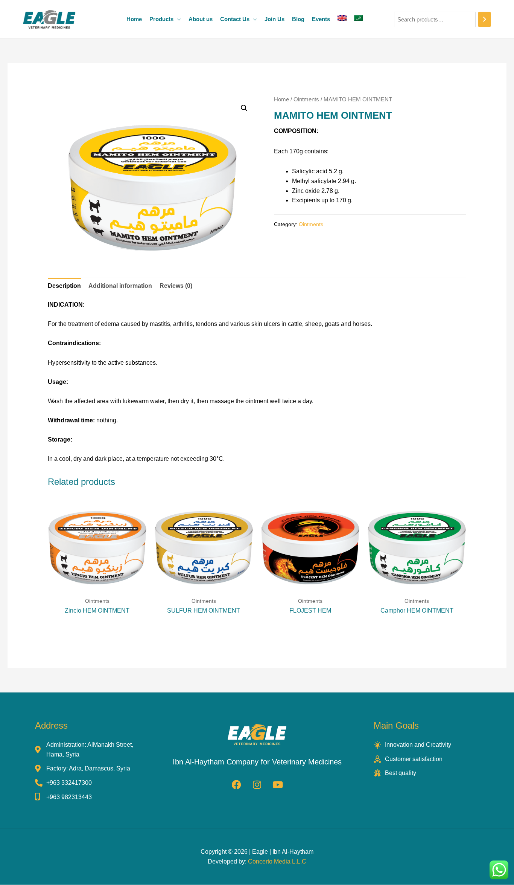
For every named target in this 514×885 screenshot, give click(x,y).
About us (201, 19)
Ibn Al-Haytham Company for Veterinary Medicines (257, 762)
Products (161, 19)
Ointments (306, 99)
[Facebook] (236, 784)
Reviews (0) (176, 286)
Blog (298, 19)
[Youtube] (277, 784)
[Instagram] (257, 784)
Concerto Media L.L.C (277, 861)
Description (64, 286)
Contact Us (234, 19)
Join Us (274, 19)
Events (321, 19)
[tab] (64, 286)
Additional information (120, 286)
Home (134, 19)
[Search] (484, 19)
